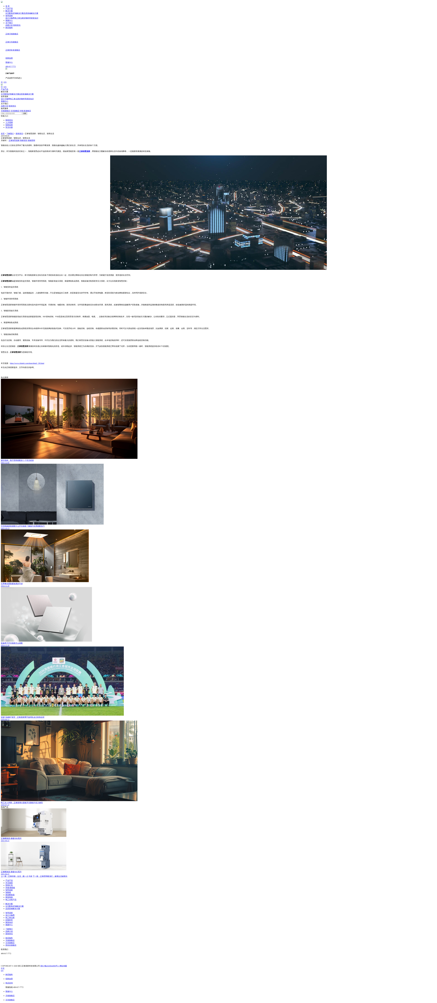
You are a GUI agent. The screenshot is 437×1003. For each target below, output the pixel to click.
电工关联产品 (10, 900)
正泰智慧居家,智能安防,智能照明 (22, 140)
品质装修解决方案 (31, 13)
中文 (3, 968)
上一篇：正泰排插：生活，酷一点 (14, 876)
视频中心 (9, 20)
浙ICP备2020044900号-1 (50, 966)
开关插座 (9, 883)
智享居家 (9, 16)
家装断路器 (10, 895)
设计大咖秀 (10, 18)
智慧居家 (9, 890)
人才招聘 (9, 123)
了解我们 (10, 134)
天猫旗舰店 (5, 111)
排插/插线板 (10, 888)
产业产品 (9, 8)
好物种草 (27, 18)
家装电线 (9, 897)
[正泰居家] (2, 2)
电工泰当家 (19, 18)
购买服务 (9, 28)
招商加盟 (9, 125)
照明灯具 (9, 885)
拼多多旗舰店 (25, 111)
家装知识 (34, 18)
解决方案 (9, 11)
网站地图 (63, 966)
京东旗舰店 (15, 111)
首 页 (7, 6)
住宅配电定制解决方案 (14, 13)
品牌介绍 (9, 25)
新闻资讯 (16, 25)
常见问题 (9, 127)
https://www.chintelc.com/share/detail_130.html (27, 363)
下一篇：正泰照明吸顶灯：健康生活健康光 (50, 876)
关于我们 (9, 23)
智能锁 (8, 892)
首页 (3, 134)
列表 (30, 876)
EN (5, 82)
